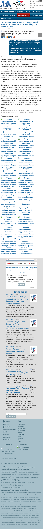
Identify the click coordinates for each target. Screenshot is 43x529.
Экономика (5, 15)
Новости (12, 11)
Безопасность (23, 15)
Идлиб (15, 110)
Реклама (20, 439)
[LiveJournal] (11, 37)
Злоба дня (6, 436)
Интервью (6, 434)
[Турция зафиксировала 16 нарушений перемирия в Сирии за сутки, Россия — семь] (26, 119)
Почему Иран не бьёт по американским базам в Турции (16, 351)
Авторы (20, 432)
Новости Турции (31, 110)
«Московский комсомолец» (9, 469)
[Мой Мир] (9, 37)
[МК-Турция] (14, 4)
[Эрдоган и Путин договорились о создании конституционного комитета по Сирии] (26, 237)
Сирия (12, 112)
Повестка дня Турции (14, 386)
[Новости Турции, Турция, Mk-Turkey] (23, 447)
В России (5, 424)
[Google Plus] (14, 37)
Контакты (20, 438)
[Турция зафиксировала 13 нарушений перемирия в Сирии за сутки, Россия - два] (9, 158)
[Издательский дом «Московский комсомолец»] (8, 451)
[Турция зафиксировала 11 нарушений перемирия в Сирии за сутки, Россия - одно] (26, 139)
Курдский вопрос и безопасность (21, 282)
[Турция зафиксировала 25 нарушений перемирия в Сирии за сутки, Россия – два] (9, 139)
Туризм (37, 11)
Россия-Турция (5, 112)
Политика (21, 11)
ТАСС (17, 112)
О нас (19, 436)
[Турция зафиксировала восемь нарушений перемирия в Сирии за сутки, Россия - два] (26, 178)
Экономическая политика (18, 275)
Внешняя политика (16, 277)
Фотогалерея (6, 437)
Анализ (5, 432)
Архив (19, 441)
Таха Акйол (10, 369)
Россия (38, 110)
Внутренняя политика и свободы (21, 279)
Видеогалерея (7, 439)
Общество (30, 11)
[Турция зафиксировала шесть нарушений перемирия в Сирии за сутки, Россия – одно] (26, 158)
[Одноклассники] (7, 37)
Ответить (21, 285)
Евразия (5, 423)
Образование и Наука (9, 429)
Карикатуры (21, 426)
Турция (22, 112)
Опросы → (33, 287)
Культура (13, 15)
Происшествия (36, 15)
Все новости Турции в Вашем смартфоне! (14, 463)
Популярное (6, 426)
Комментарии (6, 18)
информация (29, 112)
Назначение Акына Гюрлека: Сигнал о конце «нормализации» (17, 390)
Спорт (5, 431)
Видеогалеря (21, 424)
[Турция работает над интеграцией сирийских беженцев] (26, 197)
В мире (5, 428)
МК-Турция (4, 11)
